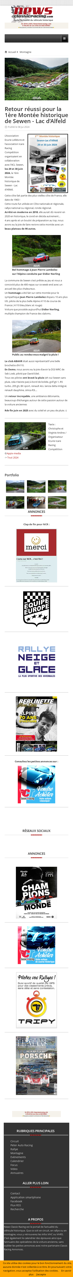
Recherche (17, 1209)
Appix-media (14, 453)
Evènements (18, 1157)
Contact (15, 1193)
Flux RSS (15, 1205)
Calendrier (17, 1161)
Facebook (16, 1201)
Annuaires (16, 1173)
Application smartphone (25, 1197)
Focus (14, 1165)
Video (13, 1169)
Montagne (25, 52)
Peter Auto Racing (21, 1145)
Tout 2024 (12, 457)
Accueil (12, 52)
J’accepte (41, 1274)
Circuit (14, 1141)
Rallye (14, 1149)
